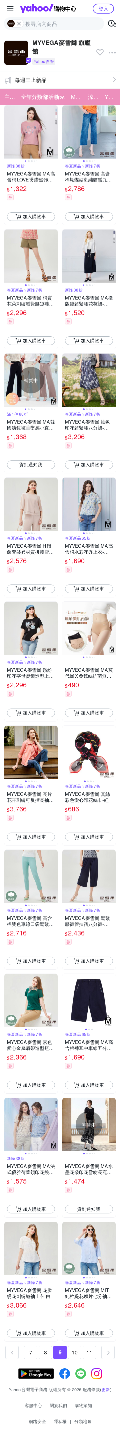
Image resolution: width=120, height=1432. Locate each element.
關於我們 (58, 1405)
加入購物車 (34, 216)
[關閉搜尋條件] (19, 24)
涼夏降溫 (94, 97)
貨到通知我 (30, 464)
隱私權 (60, 1421)
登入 (103, 8)
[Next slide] (53, 132)
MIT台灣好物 (77, 97)
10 (75, 1352)
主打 (9, 97)
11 (89, 1352)
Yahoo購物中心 (48, 8)
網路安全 (37, 1421)
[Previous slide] (8, 132)
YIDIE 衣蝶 (111, 97)
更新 (105, 1389)
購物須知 (83, 1405)
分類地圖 (83, 1421)
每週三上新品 (31, 80)
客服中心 (33, 1405)
